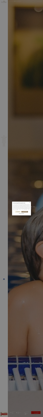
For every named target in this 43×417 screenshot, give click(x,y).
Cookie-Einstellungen (25, 209)
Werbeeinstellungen (23, 208)
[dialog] (21, 208)
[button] (21, 213)
